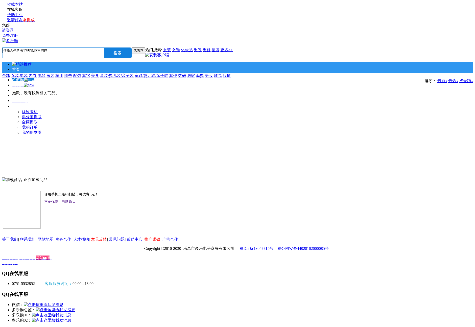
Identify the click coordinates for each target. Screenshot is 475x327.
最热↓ (453, 81)
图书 (68, 75)
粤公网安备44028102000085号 (303, 248)
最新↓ (442, 81)
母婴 (200, 75)
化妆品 (187, 50)
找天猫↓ (466, 81)
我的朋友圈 (32, 132)
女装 (167, 50)
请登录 (8, 30)
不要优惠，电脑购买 (59, 202)
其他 (173, 75)
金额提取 (30, 122)
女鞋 (176, 50)
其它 (86, 75)
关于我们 (10, 239)
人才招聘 (81, 239)
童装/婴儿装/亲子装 (117, 75)
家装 (50, 75)
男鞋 (207, 50)
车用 (59, 75)
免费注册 (10, 35)
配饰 (77, 75)
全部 (6, 75)
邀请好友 (21, 20)
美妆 (209, 75)
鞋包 (218, 75)
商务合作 (63, 239)
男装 (198, 50)
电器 (42, 75)
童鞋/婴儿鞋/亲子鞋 (151, 75)
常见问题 (117, 239)
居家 (191, 75)
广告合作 (170, 239)
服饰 (227, 75)
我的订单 (30, 127)
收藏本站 (15, 4)
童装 (215, 50)
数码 (182, 75)
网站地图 (45, 239)
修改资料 (30, 112)
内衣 (33, 75)
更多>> (226, 50)
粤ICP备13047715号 (256, 248)
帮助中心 (15, 15)
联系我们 (28, 239)
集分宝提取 (32, 117)
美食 (95, 75)
